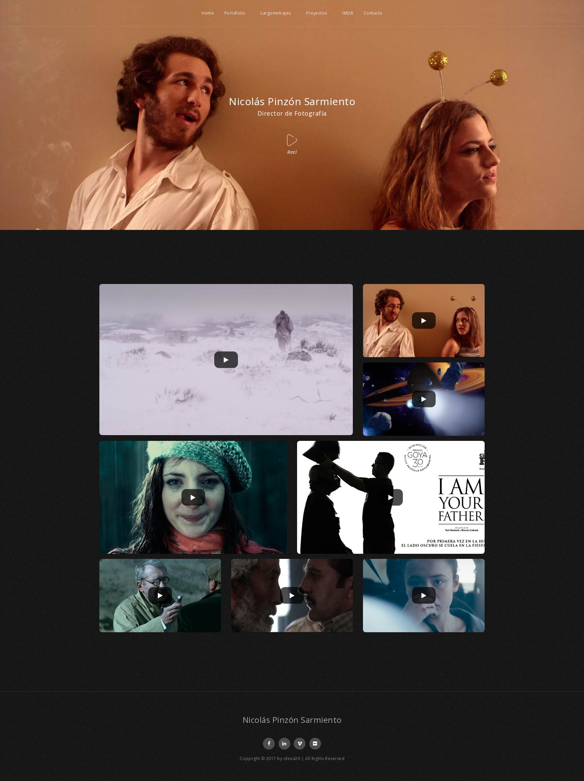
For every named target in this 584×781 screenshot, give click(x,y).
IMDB (347, 13)
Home (207, 13)
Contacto (373, 13)
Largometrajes (276, 13)
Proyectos (316, 13)
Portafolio (234, 13)
